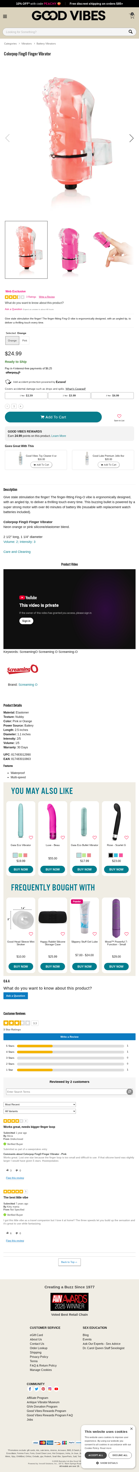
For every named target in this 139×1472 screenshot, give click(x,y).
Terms (34, 1361)
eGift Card (36, 1335)
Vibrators (26, 43)
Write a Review (47, 296)
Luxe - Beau (53, 845)
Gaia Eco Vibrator (21, 845)
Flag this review (15, 1177)
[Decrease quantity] (7, 406)
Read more (106, 1448)
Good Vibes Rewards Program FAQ (50, 1415)
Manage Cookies (41, 1370)
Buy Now (21, 869)
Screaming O (27, 684)
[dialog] (108, 1446)
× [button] (131, 1429)
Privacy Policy (39, 1357)
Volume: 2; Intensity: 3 (19, 542)
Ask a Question (13, 309)
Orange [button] (12, 340)
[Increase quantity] (20, 406)
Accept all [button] (96, 1455)
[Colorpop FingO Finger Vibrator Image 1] (69, 138)
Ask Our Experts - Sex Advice (102, 1343)
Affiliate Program (37, 1398)
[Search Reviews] (130, 1092)
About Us (36, 1339)
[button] (5, 16)
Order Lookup (38, 1348)
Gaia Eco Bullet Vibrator (84, 845)
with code (38, 3)
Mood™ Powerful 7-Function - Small (116, 943)
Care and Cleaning (17, 552)
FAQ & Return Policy (43, 1365)
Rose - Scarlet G (116, 845)
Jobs (30, 1419)
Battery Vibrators (46, 43)
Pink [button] (24, 340)
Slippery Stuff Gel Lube (84, 941)
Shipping (35, 1352)
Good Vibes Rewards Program (46, 1411)
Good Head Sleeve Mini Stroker (20, 943)
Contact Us (37, 1343)
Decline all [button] (120, 1455)
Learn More (58, 436)
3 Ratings (31, 296)
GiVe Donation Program (42, 1406)
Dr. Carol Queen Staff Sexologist (103, 1348)
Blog (86, 1335)
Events (87, 1339)
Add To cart (55, 417)
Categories (10, 43)
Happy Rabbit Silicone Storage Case (52, 943)
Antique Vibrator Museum (43, 1402)
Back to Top (68, 1262)
